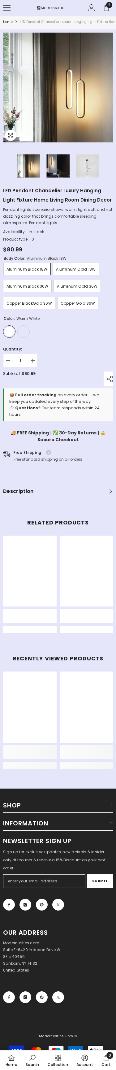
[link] (30, 619)
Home (8, 22)
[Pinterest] (42, 905)
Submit (100, 880)
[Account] (91, 7)
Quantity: (12, 349)
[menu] (7, 7)
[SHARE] (108, 379)
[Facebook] (9, 905)
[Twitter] (58, 905)
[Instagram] (25, 905)
